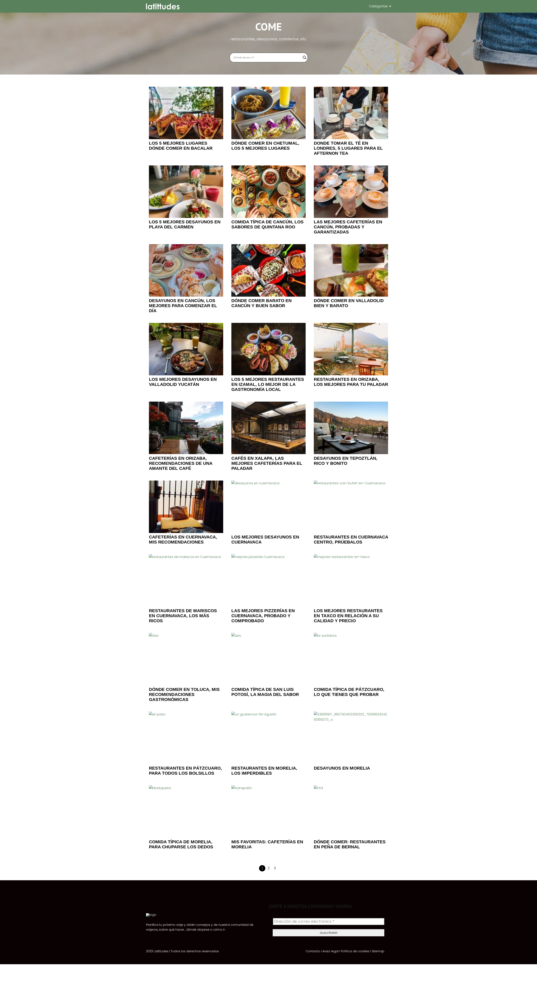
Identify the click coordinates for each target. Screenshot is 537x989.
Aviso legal (330, 951)
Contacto (313, 951)
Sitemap (378, 951)
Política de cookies (355, 951)
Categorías (378, 6)
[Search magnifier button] (305, 57)
